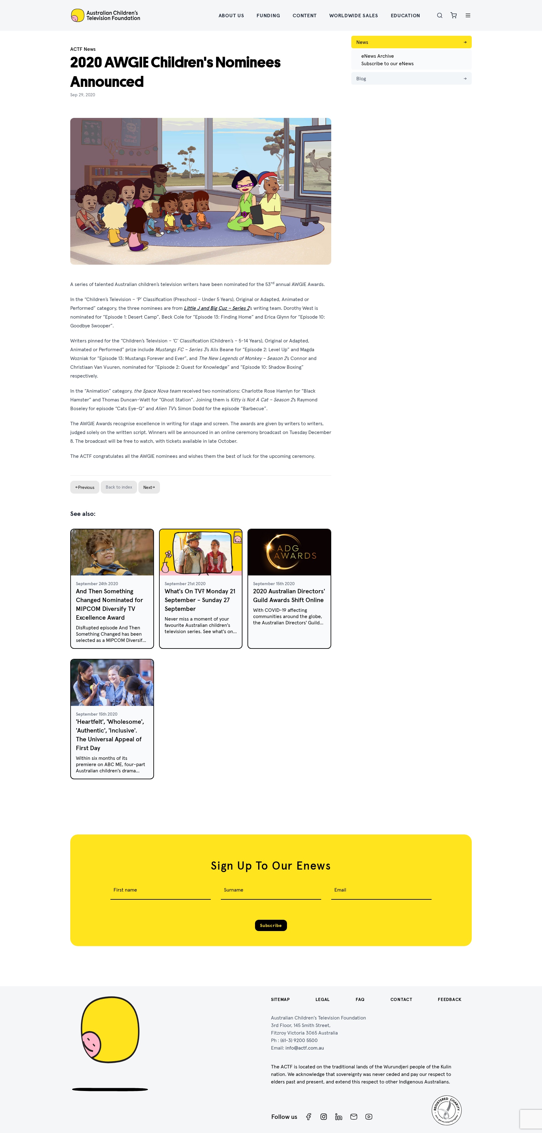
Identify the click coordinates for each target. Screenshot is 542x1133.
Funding (268, 15)
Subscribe (271, 925)
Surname (233, 890)
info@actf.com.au (304, 1048)
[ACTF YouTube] (369, 1116)
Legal (323, 999)
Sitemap (280, 999)
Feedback (450, 999)
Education (405, 15)
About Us (231, 15)
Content (305, 15)
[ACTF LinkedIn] (339, 1116)
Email (340, 890)
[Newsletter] (354, 1116)
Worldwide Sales (353, 15)
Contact (401, 999)
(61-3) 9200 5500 (299, 1040)
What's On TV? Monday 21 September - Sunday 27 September (200, 600)
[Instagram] (323, 1116)
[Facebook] (308, 1116)
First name (125, 890)
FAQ (360, 999)
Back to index (119, 487)
